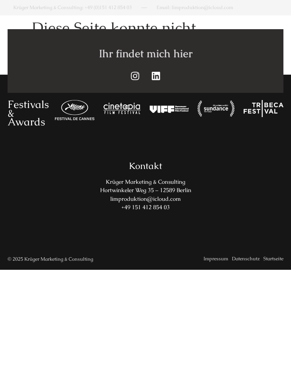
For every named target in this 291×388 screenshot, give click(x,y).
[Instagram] (135, 75)
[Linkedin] (156, 75)
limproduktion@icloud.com (145, 198)
